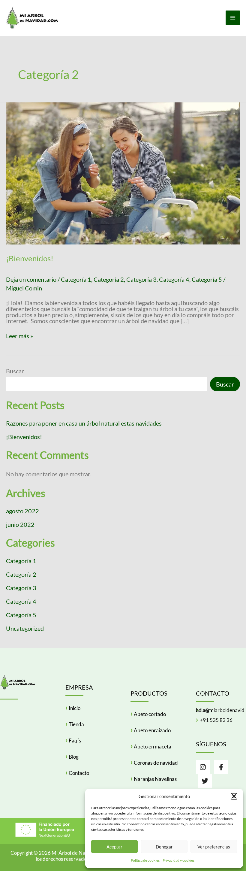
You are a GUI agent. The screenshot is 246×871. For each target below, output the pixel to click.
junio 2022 (20, 524)
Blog (74, 757)
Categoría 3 (141, 279)
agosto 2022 (22, 510)
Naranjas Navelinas (155, 779)
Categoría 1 (76, 279)
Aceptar (114, 846)
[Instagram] (203, 767)
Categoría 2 (109, 279)
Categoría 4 (174, 279)
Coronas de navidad (156, 763)
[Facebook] (221, 767)
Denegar (164, 846)
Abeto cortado (150, 714)
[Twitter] (205, 781)
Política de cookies (145, 860)
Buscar (15, 371)
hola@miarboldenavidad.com (220, 710)
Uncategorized (25, 628)
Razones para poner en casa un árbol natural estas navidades (84, 423)
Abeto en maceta (152, 746)
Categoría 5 (207, 279)
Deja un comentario (31, 279)
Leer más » (19, 336)
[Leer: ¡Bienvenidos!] (123, 172)
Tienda (76, 724)
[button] (234, 796)
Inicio (74, 708)
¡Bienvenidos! (29, 258)
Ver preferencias (213, 846)
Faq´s (75, 740)
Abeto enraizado (152, 730)
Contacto (79, 773)
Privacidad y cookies (178, 860)
